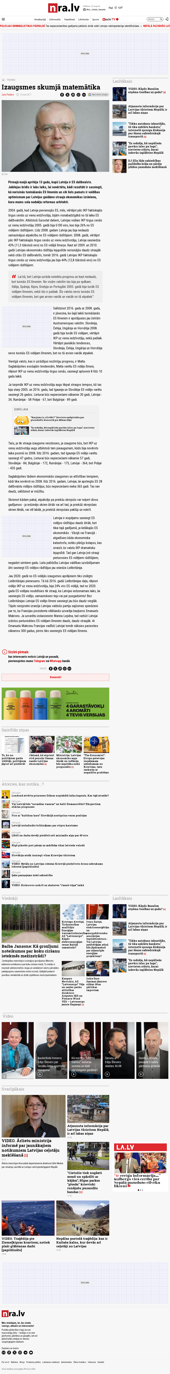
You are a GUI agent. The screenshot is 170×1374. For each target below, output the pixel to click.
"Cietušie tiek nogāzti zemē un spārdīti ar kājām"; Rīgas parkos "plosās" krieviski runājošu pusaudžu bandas (84, 1182)
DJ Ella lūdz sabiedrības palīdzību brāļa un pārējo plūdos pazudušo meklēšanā (147, 164)
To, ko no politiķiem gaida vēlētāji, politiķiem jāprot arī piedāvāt (14, 759)
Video (7, 1016)
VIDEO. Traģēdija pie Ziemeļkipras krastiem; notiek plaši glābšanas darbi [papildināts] (26, 1244)
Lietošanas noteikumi (51, 1362)
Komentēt (55, 677)
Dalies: (43, 668)
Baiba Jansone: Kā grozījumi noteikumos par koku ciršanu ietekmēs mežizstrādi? (31, 951)
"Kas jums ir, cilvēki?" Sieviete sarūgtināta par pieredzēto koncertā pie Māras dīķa (57, 418)
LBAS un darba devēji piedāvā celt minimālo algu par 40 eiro (50, 835)
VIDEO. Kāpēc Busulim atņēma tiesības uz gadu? (145, 90)
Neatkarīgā (40, 19)
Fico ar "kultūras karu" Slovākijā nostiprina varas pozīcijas (49, 815)
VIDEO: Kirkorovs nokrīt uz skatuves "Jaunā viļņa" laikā (48, 885)
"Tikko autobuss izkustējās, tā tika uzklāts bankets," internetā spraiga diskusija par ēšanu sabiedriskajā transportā (147, 130)
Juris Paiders (8, 94)
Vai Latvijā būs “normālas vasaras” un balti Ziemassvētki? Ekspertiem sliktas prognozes (56, 805)
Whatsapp (56, 661)
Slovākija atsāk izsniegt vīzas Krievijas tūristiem (43, 855)
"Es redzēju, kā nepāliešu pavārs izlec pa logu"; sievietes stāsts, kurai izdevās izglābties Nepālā (62, 428)
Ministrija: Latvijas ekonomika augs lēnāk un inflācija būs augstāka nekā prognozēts (68, 761)
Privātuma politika (33, 1362)
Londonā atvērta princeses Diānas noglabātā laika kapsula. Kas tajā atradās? (60, 795)
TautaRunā (69, 19)
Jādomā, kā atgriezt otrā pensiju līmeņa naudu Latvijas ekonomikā (41, 759)
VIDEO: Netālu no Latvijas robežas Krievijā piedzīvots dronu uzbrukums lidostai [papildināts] (57, 865)
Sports (95, 19)
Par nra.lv (5, 1362)
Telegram (39, 661)
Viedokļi (11, 79)
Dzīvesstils (55, 19)
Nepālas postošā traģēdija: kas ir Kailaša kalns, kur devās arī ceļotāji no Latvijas (82, 1242)
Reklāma (14, 1362)
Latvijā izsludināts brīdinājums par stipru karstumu (45, 825)
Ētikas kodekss (80, 1362)
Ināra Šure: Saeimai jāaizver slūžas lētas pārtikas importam (96, 984)
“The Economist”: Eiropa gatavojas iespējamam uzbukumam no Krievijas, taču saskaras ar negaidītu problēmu (96, 764)
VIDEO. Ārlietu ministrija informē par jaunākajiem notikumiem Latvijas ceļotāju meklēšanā (30, 1148)
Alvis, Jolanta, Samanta (94, 9)
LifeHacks (83, 19)
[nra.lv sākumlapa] (64, 8)
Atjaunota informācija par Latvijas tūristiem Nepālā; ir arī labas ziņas (147, 109)
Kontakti (101, 1362)
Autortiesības (66, 1362)
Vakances (92, 1362)
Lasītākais (122, 81)
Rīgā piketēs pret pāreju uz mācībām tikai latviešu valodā (48, 845)
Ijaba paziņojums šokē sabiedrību (32, 875)
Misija (22, 1362)
